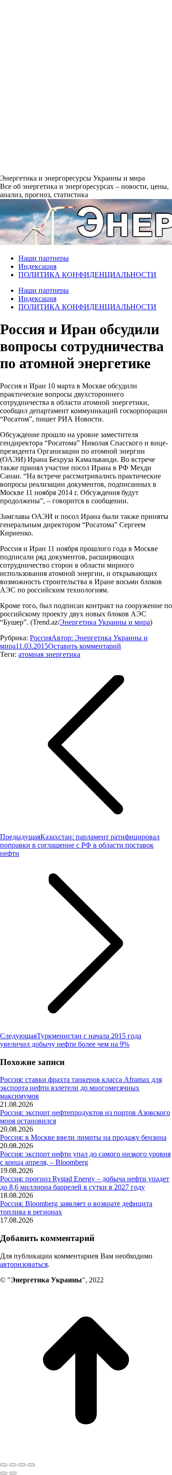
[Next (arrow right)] (13, 1473)
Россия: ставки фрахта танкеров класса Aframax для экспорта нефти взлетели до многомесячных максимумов (81, 1088)
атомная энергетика (49, 654)
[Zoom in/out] (31, 1465)
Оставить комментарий (84, 646)
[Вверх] (86, 1454)
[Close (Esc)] (3, 1465)
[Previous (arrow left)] (3, 1473)
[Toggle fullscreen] (22, 1465)
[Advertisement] (86, 86)
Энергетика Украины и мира (105, 622)
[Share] (13, 1465)
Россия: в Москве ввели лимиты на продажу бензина (83, 1137)
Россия (40, 638)
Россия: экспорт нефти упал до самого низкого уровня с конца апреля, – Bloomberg (85, 1158)
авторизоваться (24, 1264)
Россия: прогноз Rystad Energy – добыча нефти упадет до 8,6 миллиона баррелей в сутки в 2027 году (84, 1183)
